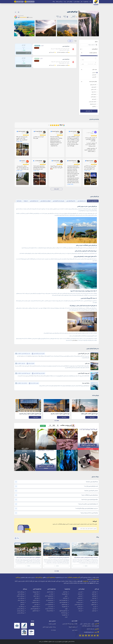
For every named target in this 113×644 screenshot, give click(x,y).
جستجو (96, 41)
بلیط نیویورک (36, 592)
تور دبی (80, 592)
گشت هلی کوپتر (93, 84)
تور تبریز (94, 609)
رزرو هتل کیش (21, 594)
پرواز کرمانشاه (64, 613)
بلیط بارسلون (36, 600)
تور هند (80, 611)
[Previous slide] (14, 450)
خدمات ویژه (94, 92)
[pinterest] (80, 635)
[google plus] (86, 635)
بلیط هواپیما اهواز (63, 611)
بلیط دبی (51, 594)
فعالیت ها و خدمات (93, 81)
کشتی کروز (94, 99)
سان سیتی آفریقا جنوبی (83, 354)
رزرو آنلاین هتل (39, 577)
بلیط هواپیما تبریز (63, 602)
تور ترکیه (80, 594)
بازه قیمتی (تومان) (93, 52)
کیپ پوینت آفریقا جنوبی (83, 373)
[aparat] (83, 635)
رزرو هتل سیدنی (20, 609)
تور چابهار (94, 602)
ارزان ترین (94, 75)
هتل (81, 1)
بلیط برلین (36, 604)
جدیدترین (94, 72)
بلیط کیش (65, 592)
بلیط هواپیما (85, 1)
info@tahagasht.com (89, 632)
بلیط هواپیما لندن (49, 604)
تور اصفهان (93, 604)
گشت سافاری (93, 89)
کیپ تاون (87, 364)
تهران (70, 41)
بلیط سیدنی (50, 606)
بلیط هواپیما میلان (35, 609)
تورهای (76, 340)
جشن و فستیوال (93, 104)
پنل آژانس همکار (59, 1)
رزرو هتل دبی (21, 598)
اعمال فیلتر (88, 111)
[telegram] (92, 635)
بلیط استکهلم (36, 606)
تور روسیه (79, 598)
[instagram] (89, 635)
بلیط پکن (37, 598)
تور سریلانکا (79, 602)
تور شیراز (94, 598)
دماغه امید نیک (85, 383)
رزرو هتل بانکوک (20, 596)
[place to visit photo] (94, 356)
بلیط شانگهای (36, 611)
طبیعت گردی (93, 94)
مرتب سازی (94, 69)
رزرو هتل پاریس (20, 613)
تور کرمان (94, 611)
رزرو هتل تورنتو (20, 611)
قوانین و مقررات (52, 624)
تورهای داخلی (69, 1)
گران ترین (94, 77)
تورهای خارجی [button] (77, 1)
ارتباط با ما (53, 630)
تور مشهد (94, 594)
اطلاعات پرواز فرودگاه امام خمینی (69, 624)
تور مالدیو (79, 606)
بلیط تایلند (36, 594)
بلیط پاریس (50, 602)
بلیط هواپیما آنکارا (49, 596)
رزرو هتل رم (21, 606)
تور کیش (94, 592)
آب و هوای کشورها (73, 627)
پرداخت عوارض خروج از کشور (49, 627)
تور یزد (94, 606)
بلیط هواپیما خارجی (51, 589)
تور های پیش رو (95, 49)
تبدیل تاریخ (74, 630)
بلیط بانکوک (36, 596)
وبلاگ (54, 1)
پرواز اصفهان (64, 604)
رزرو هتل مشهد (20, 592)
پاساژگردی (94, 106)
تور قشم (94, 596)
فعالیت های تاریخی (92, 101)
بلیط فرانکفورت (35, 602)
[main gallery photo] (67, 23)
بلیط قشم (65, 598)
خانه (90, 1)
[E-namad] (32, 624)
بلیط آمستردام (50, 611)
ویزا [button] (65, 1)
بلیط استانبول (50, 592)
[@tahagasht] (73, 426)
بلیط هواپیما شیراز (63, 600)
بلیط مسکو (50, 598)
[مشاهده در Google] (78, 132)
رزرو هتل (25, 589)
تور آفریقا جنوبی (78, 604)
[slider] (97, 55)
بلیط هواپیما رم (49, 600)
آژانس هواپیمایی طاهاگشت (73, 577)
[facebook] (98, 635)
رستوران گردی (93, 96)
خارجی (73, 340)
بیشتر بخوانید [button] (19, 141)
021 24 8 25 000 (90, 629)
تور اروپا (80, 600)
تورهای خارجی (81, 589)
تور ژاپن (80, 596)
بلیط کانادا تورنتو (49, 609)
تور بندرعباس (93, 600)
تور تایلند (80, 609)
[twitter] (95, 635)
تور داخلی (97, 589)
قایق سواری (94, 87)
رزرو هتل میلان (21, 600)
